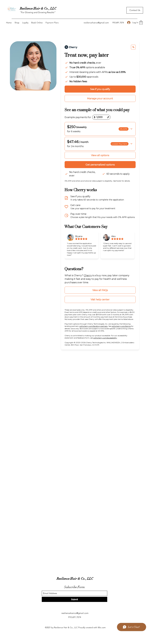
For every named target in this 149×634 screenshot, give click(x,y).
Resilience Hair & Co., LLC (38, 8)
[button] (141, 22)
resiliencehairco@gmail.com (96, 22)
